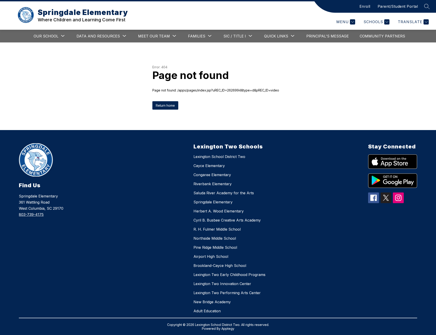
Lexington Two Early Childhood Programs (229, 274)
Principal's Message (327, 36)
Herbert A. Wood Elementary (218, 211)
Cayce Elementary (209, 165)
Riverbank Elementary (212, 184)
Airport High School (210, 256)
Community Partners (382, 36)
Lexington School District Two (219, 156)
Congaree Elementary (212, 174)
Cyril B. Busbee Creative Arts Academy (227, 220)
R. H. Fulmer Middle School (217, 229)
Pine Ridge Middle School (215, 247)
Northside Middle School (214, 238)
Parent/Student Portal (398, 6)
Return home (165, 105)
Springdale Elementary (213, 202)
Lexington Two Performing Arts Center (227, 293)
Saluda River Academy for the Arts (223, 193)
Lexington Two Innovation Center (222, 283)
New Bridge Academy (212, 302)
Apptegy (227, 328)
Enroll (364, 6)
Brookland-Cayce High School (219, 265)
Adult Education (207, 311)
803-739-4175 (31, 214)
